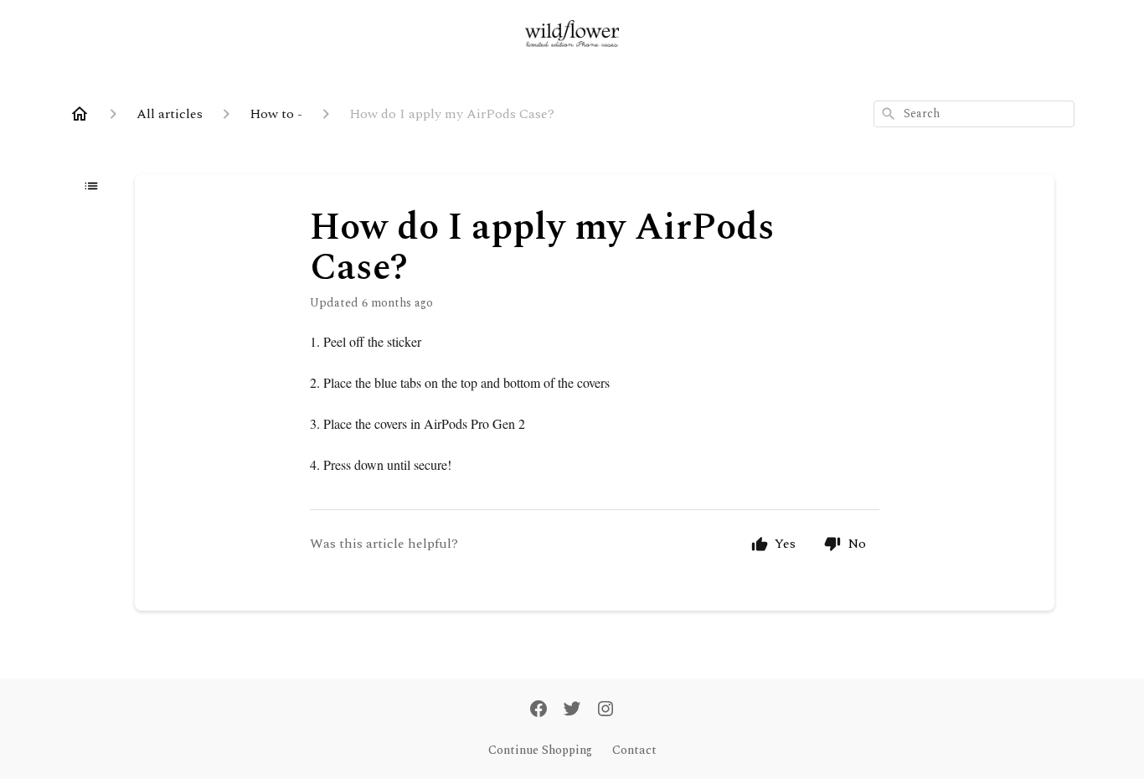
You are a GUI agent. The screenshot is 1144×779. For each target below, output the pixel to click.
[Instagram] (605, 710)
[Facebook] (538, 710)
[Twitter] (572, 710)
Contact (634, 750)
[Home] (80, 114)
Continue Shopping (540, 750)
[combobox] (973, 114)
